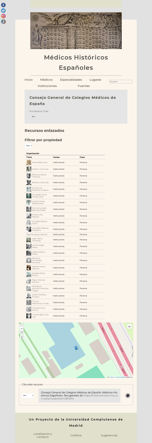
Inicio (29, 79)
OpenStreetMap (120, 377)
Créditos (76, 435)
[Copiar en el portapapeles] (127, 395)
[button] (76, 348)
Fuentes (84, 86)
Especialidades (71, 79)
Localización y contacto (42, 435)
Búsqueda (107, 81)
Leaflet (111, 377)
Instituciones (47, 86)
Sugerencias (109, 435)
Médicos (46, 79)
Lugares (95, 79)
